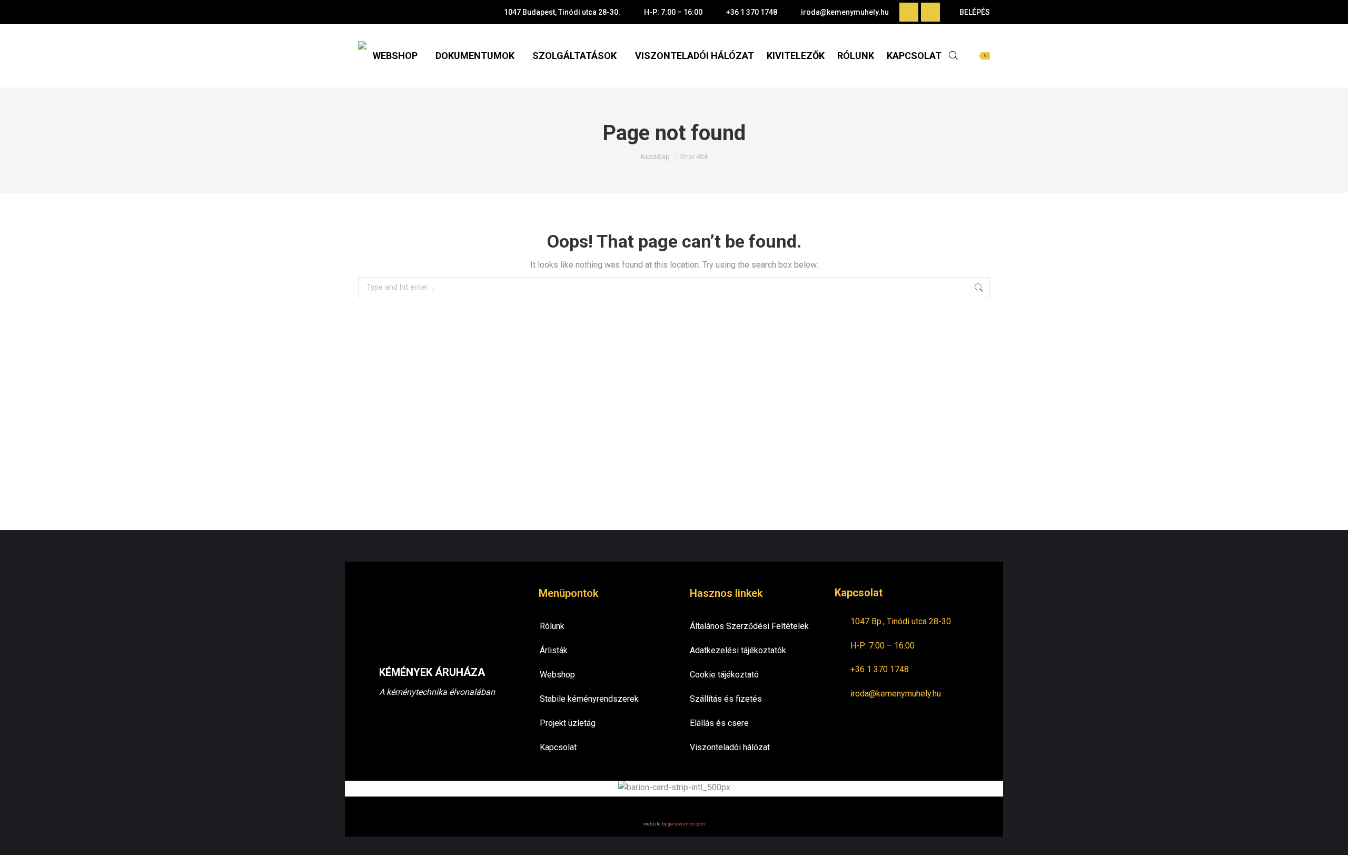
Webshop (557, 675)
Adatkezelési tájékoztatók (738, 650)
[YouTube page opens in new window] (930, 12)
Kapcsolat (558, 747)
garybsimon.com (686, 824)
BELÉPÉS (974, 12)
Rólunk (552, 626)
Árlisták (554, 650)
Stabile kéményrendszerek (589, 699)
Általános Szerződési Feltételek (749, 626)
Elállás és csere (719, 723)
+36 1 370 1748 (751, 12)
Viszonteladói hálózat (730, 747)
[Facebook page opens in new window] (908, 12)
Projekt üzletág (568, 723)
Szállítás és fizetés (726, 699)
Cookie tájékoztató (724, 675)
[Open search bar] (953, 55)
